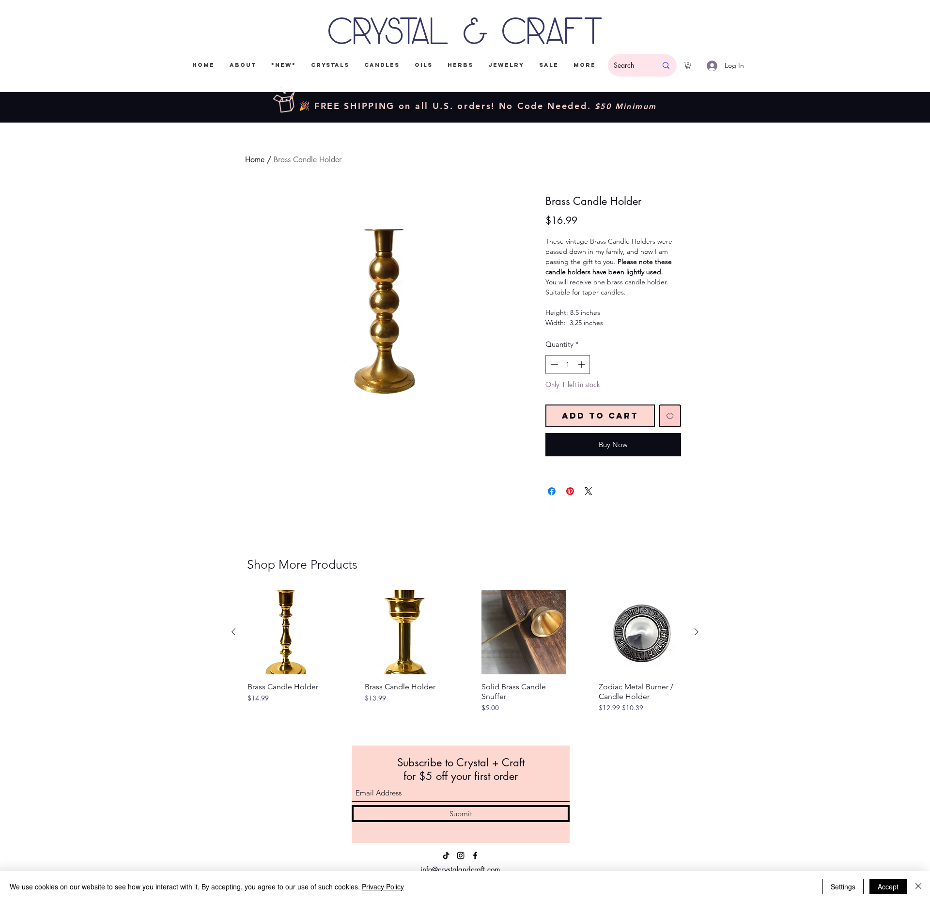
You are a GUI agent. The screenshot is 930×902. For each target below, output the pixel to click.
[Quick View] (290, 632)
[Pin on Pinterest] (570, 491)
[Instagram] (460, 855)
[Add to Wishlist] (670, 415)
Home (254, 160)
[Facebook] (475, 855)
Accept (888, 886)
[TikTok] (446, 855)
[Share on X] (588, 491)
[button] (688, 65)
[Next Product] (696, 632)
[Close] (918, 886)
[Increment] (582, 364)
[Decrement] (553, 364)
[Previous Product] (233, 632)
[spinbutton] (568, 364)
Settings (843, 886)
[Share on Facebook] (552, 491)
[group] (465, 661)
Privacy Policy (383, 886)
